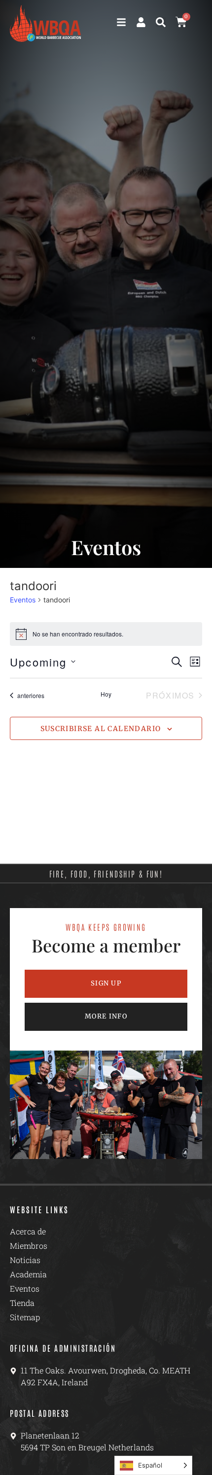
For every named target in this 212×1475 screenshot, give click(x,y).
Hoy (106, 694)
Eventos (22, 600)
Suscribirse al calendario (100, 728)
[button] (161, 22)
